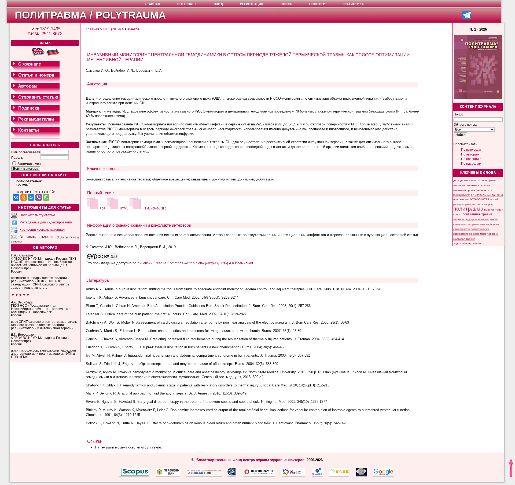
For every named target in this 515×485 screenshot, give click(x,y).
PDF (102, 208)
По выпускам (471, 149)
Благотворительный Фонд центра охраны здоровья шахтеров (250, 460)
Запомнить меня (30, 163)
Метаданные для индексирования (46, 222)
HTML (124, 208)
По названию (471, 159)
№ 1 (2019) (112, 29)
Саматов (132, 29)
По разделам (471, 163)
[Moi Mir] (31, 197)
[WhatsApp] (46, 197)
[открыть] (120, 474)
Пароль (17, 157)
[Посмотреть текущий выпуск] (478, 98)
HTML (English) (154, 208)
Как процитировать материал (42, 229)
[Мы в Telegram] (466, 18)
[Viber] (38, 197)
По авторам (470, 154)
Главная (92, 29)
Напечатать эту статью (37, 215)
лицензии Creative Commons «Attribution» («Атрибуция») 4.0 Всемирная (195, 263)
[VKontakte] (16, 197)
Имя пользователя (25, 152)
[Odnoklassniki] (23, 197)
